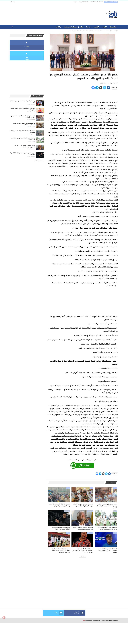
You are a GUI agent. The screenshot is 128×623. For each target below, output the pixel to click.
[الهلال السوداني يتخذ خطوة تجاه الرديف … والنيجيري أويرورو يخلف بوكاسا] (106, 539)
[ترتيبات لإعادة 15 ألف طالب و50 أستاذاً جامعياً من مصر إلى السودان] (59, 494)
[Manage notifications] (3, 617)
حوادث (115, 488)
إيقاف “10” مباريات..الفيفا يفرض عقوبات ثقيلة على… (23, 102)
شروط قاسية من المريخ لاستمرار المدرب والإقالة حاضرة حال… (23, 109)
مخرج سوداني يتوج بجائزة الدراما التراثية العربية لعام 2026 (22, 154)
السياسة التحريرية (94, 2)
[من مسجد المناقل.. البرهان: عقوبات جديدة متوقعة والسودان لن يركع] (82, 494)
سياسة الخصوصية (96, 620)
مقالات (58, 27)
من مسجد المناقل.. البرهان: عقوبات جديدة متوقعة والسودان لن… (24, 124)
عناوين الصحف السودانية (73, 27)
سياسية (91, 488)
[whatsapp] (82, 464)
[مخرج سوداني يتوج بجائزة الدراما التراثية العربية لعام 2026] (59, 518)
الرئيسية (113, 27)
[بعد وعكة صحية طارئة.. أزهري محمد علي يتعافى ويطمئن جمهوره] (82, 518)
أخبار (104, 27)
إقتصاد (95, 27)
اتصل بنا (75, 2)
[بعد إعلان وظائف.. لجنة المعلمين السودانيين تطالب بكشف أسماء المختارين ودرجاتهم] (59, 539)
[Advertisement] (48, 13)
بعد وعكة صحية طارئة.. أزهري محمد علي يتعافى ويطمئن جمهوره (24, 146)
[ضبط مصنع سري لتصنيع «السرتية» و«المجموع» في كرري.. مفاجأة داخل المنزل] (106, 494)
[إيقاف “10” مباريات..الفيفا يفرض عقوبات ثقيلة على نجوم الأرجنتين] (40, 103)
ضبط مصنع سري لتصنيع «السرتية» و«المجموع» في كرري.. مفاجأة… (22, 116)
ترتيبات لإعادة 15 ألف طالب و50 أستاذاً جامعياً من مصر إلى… (22, 131)
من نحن (101, 2)
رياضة (88, 27)
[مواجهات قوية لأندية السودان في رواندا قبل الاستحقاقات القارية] (106, 518)
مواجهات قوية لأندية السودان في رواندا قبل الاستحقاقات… (23, 139)
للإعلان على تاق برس (83, 2)
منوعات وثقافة (90, 511)
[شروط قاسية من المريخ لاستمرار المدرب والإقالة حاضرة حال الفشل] (40, 110)
